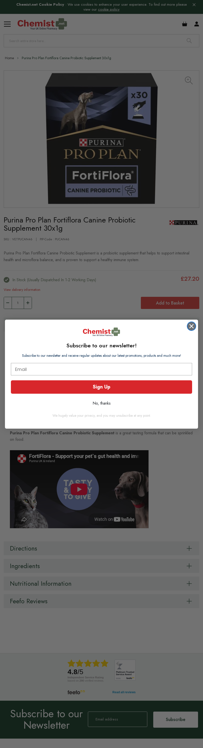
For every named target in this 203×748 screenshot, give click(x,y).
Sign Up (101, 386)
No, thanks (102, 403)
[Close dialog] (191, 326)
